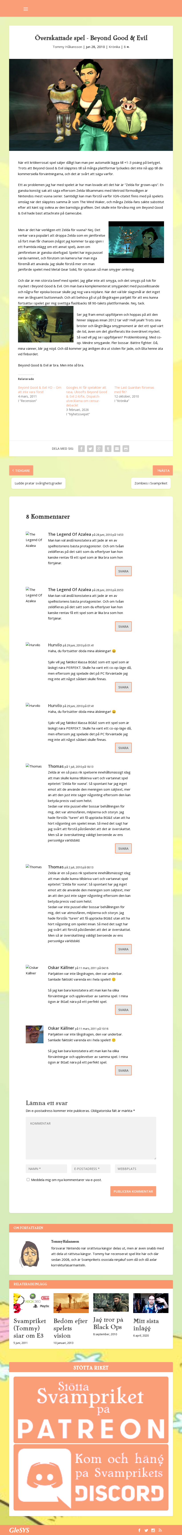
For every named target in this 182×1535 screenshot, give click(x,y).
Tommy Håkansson (67, 46)
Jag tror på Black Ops (108, 1323)
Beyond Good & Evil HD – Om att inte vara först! (39, 389)
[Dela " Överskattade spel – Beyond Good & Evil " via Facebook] (81, 448)
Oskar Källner (61, 967)
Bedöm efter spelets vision (70, 1328)
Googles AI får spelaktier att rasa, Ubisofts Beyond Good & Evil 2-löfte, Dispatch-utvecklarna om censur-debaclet (86, 396)
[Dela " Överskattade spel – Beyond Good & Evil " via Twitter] (90, 448)
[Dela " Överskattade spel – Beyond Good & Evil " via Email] (117, 448)
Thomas (56, 766)
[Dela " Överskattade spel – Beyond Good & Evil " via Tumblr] (108, 448)
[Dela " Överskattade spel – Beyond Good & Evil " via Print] (125, 448)
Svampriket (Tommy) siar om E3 (30, 1328)
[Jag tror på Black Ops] (111, 1302)
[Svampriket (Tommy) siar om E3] (31, 1303)
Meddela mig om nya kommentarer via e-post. (66, 1179)
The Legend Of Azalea (69, 534)
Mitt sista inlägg (146, 1324)
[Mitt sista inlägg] (151, 1303)
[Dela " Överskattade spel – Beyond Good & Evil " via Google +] (99, 448)
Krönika (114, 46)
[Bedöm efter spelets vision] (71, 1303)
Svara (123, 571)
